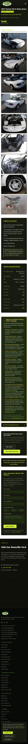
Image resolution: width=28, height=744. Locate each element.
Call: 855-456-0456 (6, 689)
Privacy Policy (4, 719)
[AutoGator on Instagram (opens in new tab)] (2, 623)
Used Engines (4, 654)
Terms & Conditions (6, 721)
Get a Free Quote (5, 703)
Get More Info (4, 687)
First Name (7, 489)
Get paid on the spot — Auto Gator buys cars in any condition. (14, 462)
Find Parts (9, 447)
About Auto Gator (5, 711)
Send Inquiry (10, 526)
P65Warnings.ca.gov (9, 412)
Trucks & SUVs (4, 680)
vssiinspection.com (9, 391)
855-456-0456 (16, 532)
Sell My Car (3, 696)
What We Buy (4, 698)
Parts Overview (4, 644)
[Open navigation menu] (25, 3)
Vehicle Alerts (4, 685)
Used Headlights (5, 661)
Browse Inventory (5, 675)
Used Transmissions (5, 657)
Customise (8, 739)
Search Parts (4, 647)
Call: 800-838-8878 (6, 705)
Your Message (7, 513)
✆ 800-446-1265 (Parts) (7, 630)
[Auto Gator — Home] (6, 4)
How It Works (4, 700)
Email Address (8, 501)
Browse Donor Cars (5, 649)
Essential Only (9, 736)
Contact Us (4, 714)
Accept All (8, 732)
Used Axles (3, 666)
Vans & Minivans (5, 682)
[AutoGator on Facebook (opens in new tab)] (4, 623)
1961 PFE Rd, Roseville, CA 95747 (8, 625)
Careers (3, 716)
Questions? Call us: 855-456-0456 (12, 14)
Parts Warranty (4, 669)
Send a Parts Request (6, 652)
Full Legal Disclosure (16, 418)
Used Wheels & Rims (6, 659)
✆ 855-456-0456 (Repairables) (9, 632)
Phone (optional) (9, 507)
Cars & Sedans (4, 677)
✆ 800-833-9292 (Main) (7, 628)
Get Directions (10, 577)
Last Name (7, 495)
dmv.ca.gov (21, 397)
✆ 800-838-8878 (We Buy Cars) (9, 634)
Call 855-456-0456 (12, 451)
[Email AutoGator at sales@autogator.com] (7, 623)
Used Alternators (5, 664)
